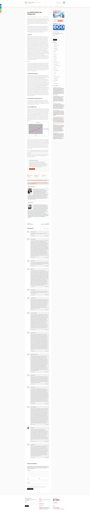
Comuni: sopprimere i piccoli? (56, 103)
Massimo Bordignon (31, 186)
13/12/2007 (33, 424)
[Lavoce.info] (30, 2)
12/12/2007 (33, 403)
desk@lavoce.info (41, 501)
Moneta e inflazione (56, 70)
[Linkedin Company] (57, 500)
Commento (29, 470)
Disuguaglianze (55, 48)
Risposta (47, 257)
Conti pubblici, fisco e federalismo (57, 87)
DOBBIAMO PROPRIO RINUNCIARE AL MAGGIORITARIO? (37, 176)
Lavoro (55, 67)
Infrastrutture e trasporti (57, 62)
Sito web (28, 482)
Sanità (54, 75)
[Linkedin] (0, 7)
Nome (28, 478)
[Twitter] (0, 6)
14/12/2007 (33, 441)
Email (40, 478)
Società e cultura (56, 78)
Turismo (55, 81)
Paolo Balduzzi (30, 202)
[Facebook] (0, 4)
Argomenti (27, 6)
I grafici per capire (40, 6)
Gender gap (55, 54)
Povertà (55, 73)
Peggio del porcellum (55, 132)
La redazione (56, 6)
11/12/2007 (33, 309)
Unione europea (56, 83)
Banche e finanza (56, 43)
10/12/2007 (33, 257)
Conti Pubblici (55, 46)
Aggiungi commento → (46, 228)
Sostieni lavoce (61, 6)
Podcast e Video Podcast (33, 6)
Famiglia (55, 51)
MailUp (54, 507)
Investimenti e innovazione (57, 65)
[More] (0, 11)
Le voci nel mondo (55, 503)
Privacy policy (40, 505)
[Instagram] (56, 500)
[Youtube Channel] (58, 500)
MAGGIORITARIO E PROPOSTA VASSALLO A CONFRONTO (30, 176)
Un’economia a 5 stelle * (56, 95)
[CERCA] (64, 3)
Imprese (55, 59)
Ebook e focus (45, 6)
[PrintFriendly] (0, 10)
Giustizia (55, 56)
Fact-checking (51, 6)
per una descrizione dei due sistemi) (33, 38)
